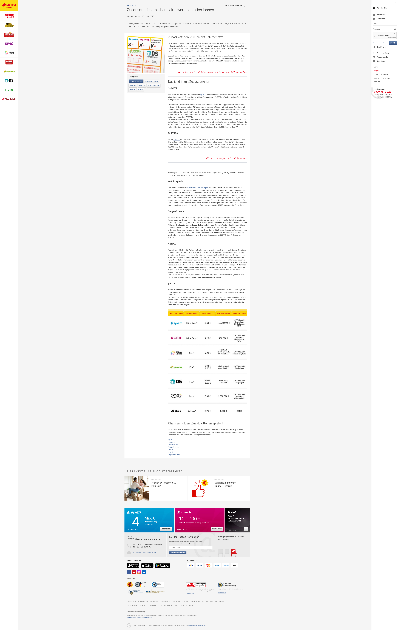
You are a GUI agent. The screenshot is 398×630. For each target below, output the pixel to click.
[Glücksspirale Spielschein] (9, 53)
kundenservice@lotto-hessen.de (144, 552)
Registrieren (381, 47)
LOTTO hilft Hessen (381, 74)
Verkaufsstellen (383, 57)
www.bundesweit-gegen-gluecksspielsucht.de (139, 617)
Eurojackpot (143, 605)
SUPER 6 (142, 85)
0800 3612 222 (139, 544)
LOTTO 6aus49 (132, 605)
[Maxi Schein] (9, 99)
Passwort (376, 29)
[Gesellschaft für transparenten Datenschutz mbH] (142, 584)
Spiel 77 (133, 85)
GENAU (132, 90)
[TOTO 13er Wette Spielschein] (9, 89)
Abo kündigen (195, 601)
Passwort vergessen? (378, 43)
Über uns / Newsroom (382, 78)
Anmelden (381, 19)
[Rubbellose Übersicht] (9, 34)
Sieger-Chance (173, 447)
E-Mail (375, 24)
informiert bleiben (177, 552)
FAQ (216, 601)
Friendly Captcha (392, 37)
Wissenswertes (135, 81)
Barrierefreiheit (165, 601)
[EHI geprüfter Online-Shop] (130, 584)
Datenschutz (154, 601)
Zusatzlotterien (151, 81)
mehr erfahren (190, 593)
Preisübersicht (131, 601)
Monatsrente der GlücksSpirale (198, 188)
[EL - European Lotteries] (135, 592)
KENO (160, 605)
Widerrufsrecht (143, 601)
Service (376, 67)
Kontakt (377, 82)
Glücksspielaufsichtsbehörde (197, 625)
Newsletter (381, 61)
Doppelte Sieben (174, 455)
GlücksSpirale (153, 85)
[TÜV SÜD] (157, 584)
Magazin (377, 71)
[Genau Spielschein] (9, 71)
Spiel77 (176, 605)
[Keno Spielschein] (9, 43)
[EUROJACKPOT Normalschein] (9, 25)
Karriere (221, 601)
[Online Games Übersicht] (9, 62)
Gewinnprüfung (383, 53)
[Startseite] (9, 5)
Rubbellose (152, 605)
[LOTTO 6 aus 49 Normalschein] (9, 16)
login (392, 43)
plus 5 (140, 90)
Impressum (185, 601)
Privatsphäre (176, 601)
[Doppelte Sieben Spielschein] (9, 80)
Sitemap (205, 601)
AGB (211, 601)
